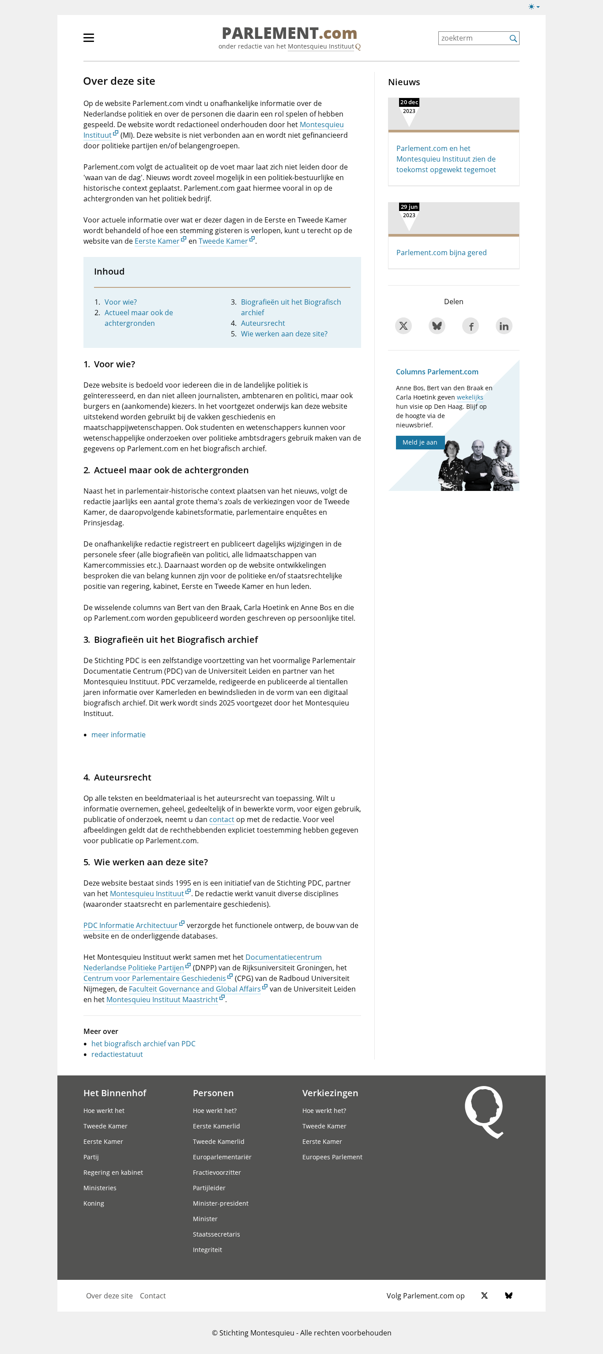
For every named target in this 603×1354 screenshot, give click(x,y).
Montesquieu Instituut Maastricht (162, 999)
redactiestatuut (117, 1054)
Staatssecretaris (216, 1234)
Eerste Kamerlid (216, 1126)
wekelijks (470, 397)
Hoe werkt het (103, 1110)
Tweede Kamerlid (219, 1141)
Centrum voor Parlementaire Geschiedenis (154, 978)
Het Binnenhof (114, 1092)
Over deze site (109, 1296)
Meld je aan (420, 442)
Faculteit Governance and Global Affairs (195, 989)
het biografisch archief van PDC (143, 1044)
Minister (205, 1218)
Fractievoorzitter (217, 1172)
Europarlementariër (222, 1157)
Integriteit (207, 1249)
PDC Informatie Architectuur (130, 925)
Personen (213, 1092)
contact (221, 819)
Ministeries (100, 1188)
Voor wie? (121, 302)
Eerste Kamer (157, 241)
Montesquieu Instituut (321, 46)
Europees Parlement (332, 1157)
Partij (91, 1157)
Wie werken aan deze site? (284, 334)
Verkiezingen (330, 1092)
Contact (153, 1296)
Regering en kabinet (113, 1172)
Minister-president (221, 1203)
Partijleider (209, 1188)
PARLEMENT (290, 33)
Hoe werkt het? (215, 1110)
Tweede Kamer (223, 241)
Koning (93, 1203)
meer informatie (118, 734)
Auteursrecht (263, 323)
